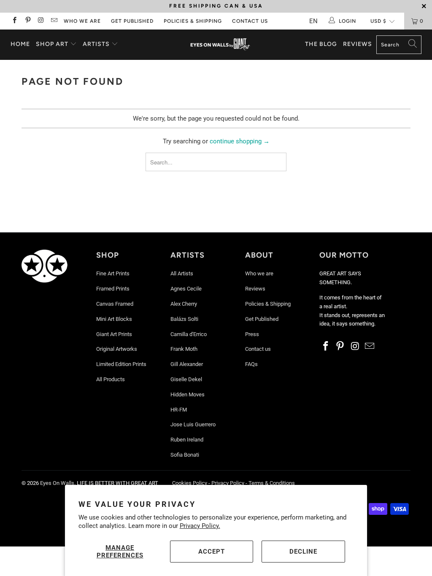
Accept (211, 551)
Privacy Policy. (200, 526)
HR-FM (178, 409)
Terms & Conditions (271, 483)
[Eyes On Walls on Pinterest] (27, 21)
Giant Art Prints (114, 334)
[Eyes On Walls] (220, 45)
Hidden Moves (187, 394)
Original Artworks (116, 349)
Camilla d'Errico (188, 334)
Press (252, 334)
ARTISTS (97, 44)
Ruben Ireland (186, 439)
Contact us (250, 21)
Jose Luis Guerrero (193, 424)
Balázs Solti (184, 319)
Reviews (357, 44)
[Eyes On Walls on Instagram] (40, 21)
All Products (110, 379)
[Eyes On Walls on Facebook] (14, 21)
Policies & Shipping (193, 21)
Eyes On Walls (57, 483)
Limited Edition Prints (121, 364)
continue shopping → (240, 141)
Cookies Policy (189, 483)
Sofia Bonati (184, 455)
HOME (20, 44)
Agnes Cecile (186, 288)
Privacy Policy (227, 483)
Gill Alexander (186, 364)
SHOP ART (52, 44)
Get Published (132, 21)
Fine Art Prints (113, 273)
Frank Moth (183, 349)
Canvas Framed (114, 304)
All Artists (181, 273)
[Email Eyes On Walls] (53, 21)
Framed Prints (113, 288)
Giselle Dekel (186, 379)
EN (313, 21)
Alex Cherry (183, 304)
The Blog (321, 44)
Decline (303, 551)
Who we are (82, 21)
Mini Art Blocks (114, 319)
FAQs (251, 364)
